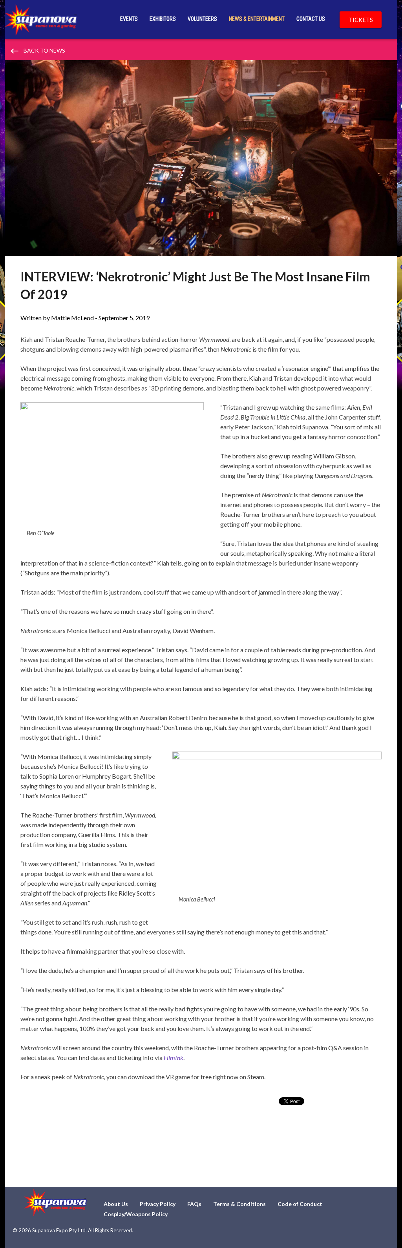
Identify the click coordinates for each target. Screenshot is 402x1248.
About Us (116, 1204)
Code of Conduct (300, 1204)
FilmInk (173, 1057)
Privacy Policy (157, 1204)
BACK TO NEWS (37, 51)
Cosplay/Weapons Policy (136, 1214)
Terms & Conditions (239, 1204)
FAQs (194, 1204)
